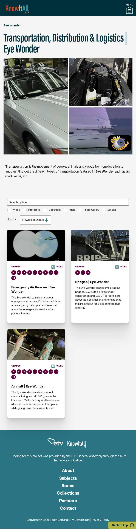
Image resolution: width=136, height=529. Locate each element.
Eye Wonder (12, 25)
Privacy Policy (100, 520)
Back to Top (120, 525)
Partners (68, 14)
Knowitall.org (17, 9)
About (68, 470)
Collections (68, 493)
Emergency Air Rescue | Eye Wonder (33, 289)
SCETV (55, 442)
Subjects (68, 478)
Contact (68, 508)
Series (67, 485)
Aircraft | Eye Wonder (28, 386)
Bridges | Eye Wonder (92, 282)
